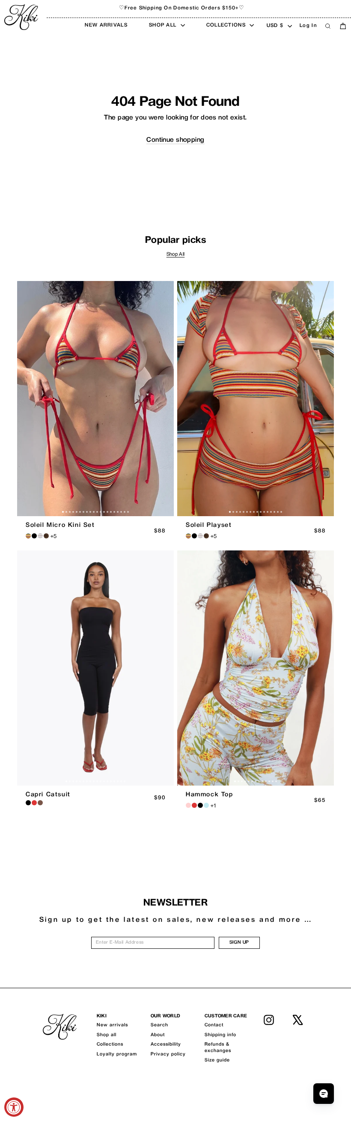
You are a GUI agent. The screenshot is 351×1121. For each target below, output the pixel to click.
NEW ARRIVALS (106, 25)
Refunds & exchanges (218, 1047)
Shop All (176, 254)
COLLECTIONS (227, 25)
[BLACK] (28, 802)
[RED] (34, 802)
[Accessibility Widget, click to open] (14, 1107)
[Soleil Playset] (255, 398)
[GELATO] (40, 535)
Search (159, 1025)
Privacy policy (168, 1054)
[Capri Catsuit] (95, 668)
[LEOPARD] (46, 535)
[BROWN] (40, 802)
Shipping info (220, 1035)
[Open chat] (323, 1093)
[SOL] (28, 535)
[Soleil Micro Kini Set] (95, 398)
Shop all (106, 1035)
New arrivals (112, 1025)
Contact (214, 1025)
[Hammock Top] (255, 668)
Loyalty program (117, 1054)
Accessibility (166, 1044)
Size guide (217, 1060)
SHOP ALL (163, 25)
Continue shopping (175, 140)
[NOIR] (34, 535)
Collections (110, 1044)
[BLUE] (206, 805)
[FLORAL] (188, 805)
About (158, 1035)
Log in (308, 26)
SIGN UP (239, 942)
